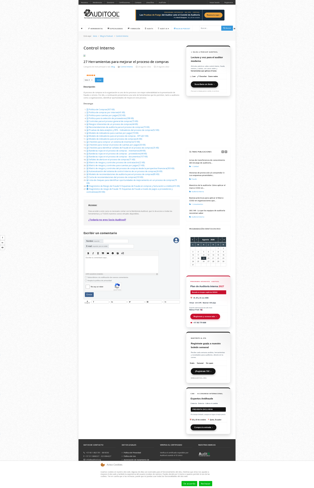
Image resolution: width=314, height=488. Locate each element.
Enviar (89, 295)
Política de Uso (130, 456)
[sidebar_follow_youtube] (2, 247)
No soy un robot (97, 287)
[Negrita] (88, 253)
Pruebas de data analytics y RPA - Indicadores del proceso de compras (124, 130)
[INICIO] (82, 28)
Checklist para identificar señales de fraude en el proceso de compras (124, 147)
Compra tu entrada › (203, 427)
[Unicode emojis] (117, 253)
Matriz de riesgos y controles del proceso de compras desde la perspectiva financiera (131, 168)
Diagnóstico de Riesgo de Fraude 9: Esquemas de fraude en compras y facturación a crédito (134, 186)
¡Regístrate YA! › (203, 371)
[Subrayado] (98, 253)
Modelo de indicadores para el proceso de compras (115, 139)
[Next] (226, 151)
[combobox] (210, 28)
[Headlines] (102, 14)
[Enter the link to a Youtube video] (107, 253)
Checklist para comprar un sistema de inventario (114, 141)
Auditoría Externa (198, 217)
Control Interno (126, 67)
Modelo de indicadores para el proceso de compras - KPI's (118, 136)
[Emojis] (112, 253)
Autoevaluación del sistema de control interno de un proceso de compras (125, 171)
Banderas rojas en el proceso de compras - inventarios (117, 150)
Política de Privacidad (132, 452)
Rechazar (205, 483)
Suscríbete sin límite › (204, 84)
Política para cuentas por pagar (107, 115)
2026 (212, 239)
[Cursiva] (93, 253)
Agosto (206, 239)
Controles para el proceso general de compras (113, 121)
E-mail (96, 246)
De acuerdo (189, 483)
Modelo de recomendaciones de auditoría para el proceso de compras (124, 174)
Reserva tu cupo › (213, 15)
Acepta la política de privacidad (99, 280)
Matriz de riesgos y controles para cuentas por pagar (116, 165)
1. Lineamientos (197, 204)
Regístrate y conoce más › (205, 316)
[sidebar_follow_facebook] (2, 237)
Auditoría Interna (198, 191)
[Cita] (102, 253)
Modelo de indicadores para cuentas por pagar (113, 133)
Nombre (92, 241)
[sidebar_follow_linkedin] (2, 242)
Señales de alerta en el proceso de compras (112, 159)
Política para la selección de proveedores (111, 118)
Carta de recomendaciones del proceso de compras (116, 177)
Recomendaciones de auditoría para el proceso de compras (119, 127)
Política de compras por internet (107, 112)
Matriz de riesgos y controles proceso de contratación (117, 162)
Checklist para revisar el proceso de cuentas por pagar (117, 144)
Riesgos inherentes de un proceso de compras (113, 124)
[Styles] (122, 253)
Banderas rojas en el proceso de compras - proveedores (118, 153)
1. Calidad (195, 166)
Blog (113, 67)
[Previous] (222, 151)
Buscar (228, 28)
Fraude (194, 179)
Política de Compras (102, 109)
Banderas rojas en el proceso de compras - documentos (118, 156)
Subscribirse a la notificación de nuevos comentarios (107, 277)
